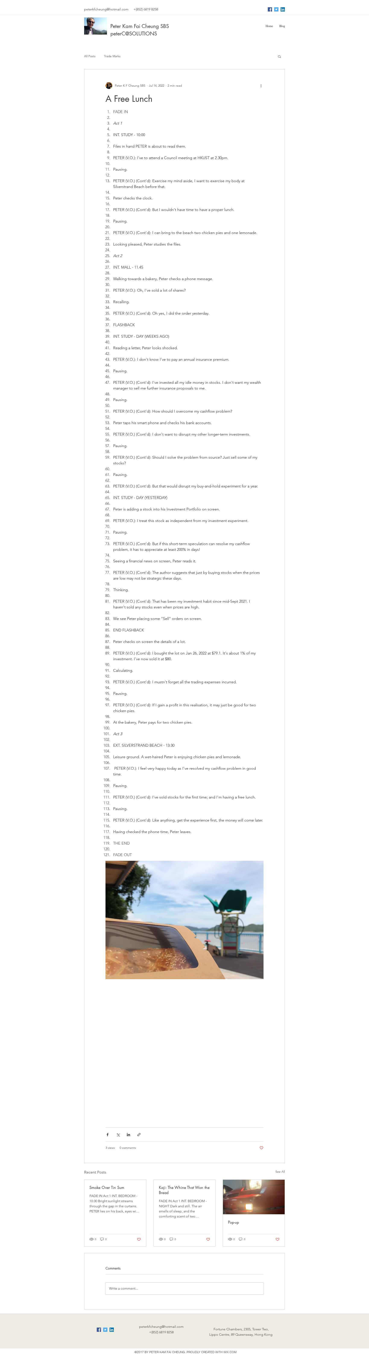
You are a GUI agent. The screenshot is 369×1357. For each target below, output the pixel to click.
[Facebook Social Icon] (270, 9)
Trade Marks (112, 56)
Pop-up (233, 1222)
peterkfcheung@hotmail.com (106, 9)
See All (280, 1172)
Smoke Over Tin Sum (106, 1187)
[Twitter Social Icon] (276, 9)
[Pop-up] (254, 1197)
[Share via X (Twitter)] (118, 1135)
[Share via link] (139, 1135)
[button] (279, 56)
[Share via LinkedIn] (128, 1135)
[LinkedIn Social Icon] (283, 9)
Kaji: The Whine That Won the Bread (184, 1190)
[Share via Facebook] (107, 1135)
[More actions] (261, 85)
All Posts (89, 56)
